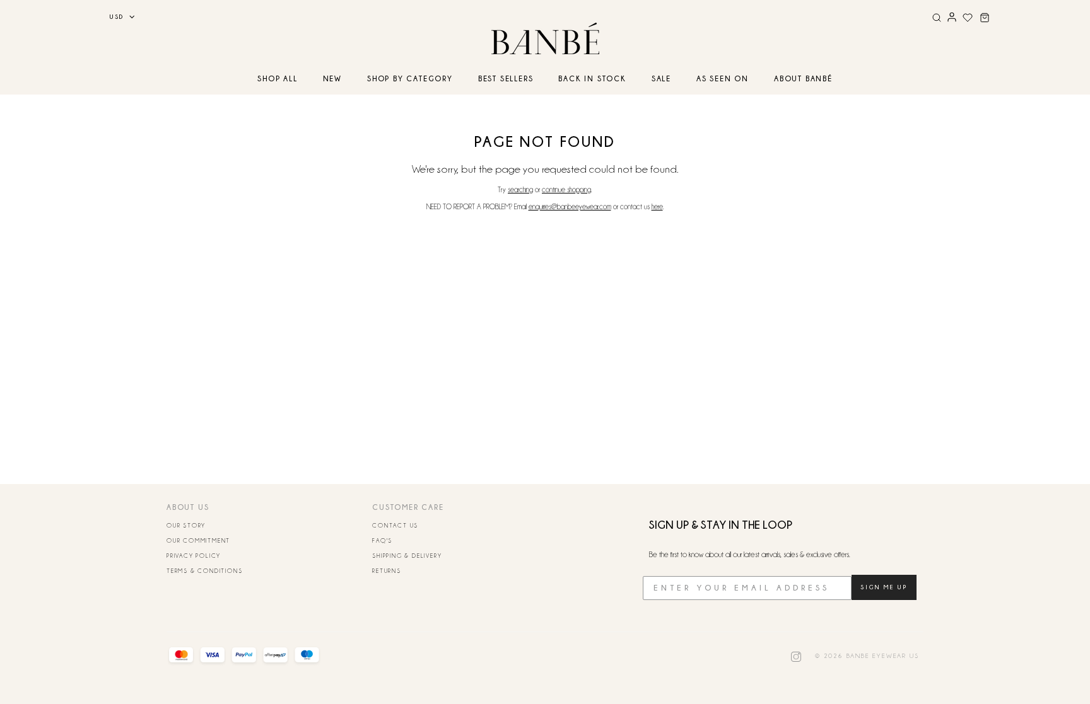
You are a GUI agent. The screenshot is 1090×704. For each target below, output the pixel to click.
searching (520, 189)
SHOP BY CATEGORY (410, 78)
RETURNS (386, 571)
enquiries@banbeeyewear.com (570, 207)
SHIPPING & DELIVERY (407, 556)
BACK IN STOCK (592, 78)
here (657, 207)
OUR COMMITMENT (198, 541)
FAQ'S (382, 541)
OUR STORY (186, 525)
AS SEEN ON (722, 78)
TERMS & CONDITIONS (204, 571)
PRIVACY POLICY (194, 556)
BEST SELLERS (506, 78)
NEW (332, 78)
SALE (661, 78)
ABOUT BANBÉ (803, 78)
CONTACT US (395, 525)
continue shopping (566, 189)
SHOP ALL (277, 78)
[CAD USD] (117, 16)
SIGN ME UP (884, 587)
